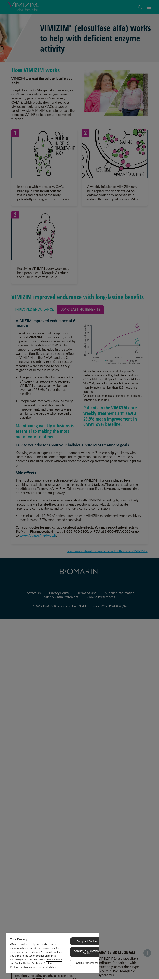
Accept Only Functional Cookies (87, 952)
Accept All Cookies (87, 941)
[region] (52, 953)
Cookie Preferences (87, 963)
